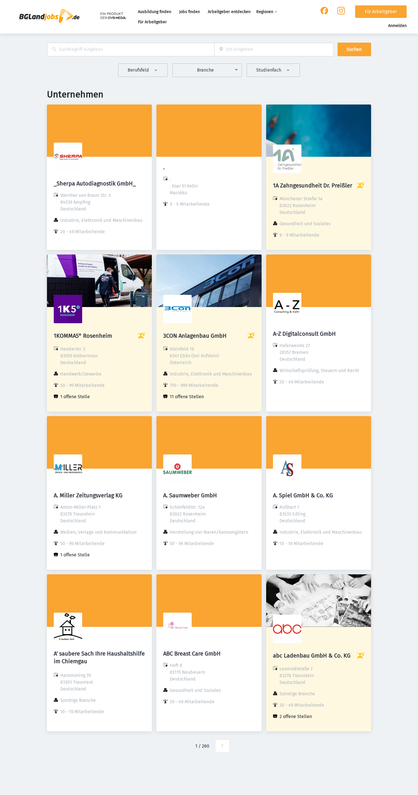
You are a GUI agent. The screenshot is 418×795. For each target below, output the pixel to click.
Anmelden (397, 25)
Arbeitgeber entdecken (229, 11)
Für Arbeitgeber (152, 22)
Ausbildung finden (154, 11)
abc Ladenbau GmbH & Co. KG (312, 655)
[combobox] (130, 50)
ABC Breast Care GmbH (192, 653)
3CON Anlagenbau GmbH (195, 335)
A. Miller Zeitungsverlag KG (88, 495)
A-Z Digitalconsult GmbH (304, 333)
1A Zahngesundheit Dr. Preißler (312, 185)
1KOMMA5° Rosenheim (83, 335)
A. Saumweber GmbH (190, 495)
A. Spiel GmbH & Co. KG (303, 495)
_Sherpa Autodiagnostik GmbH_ (95, 183)
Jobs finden (189, 11)
